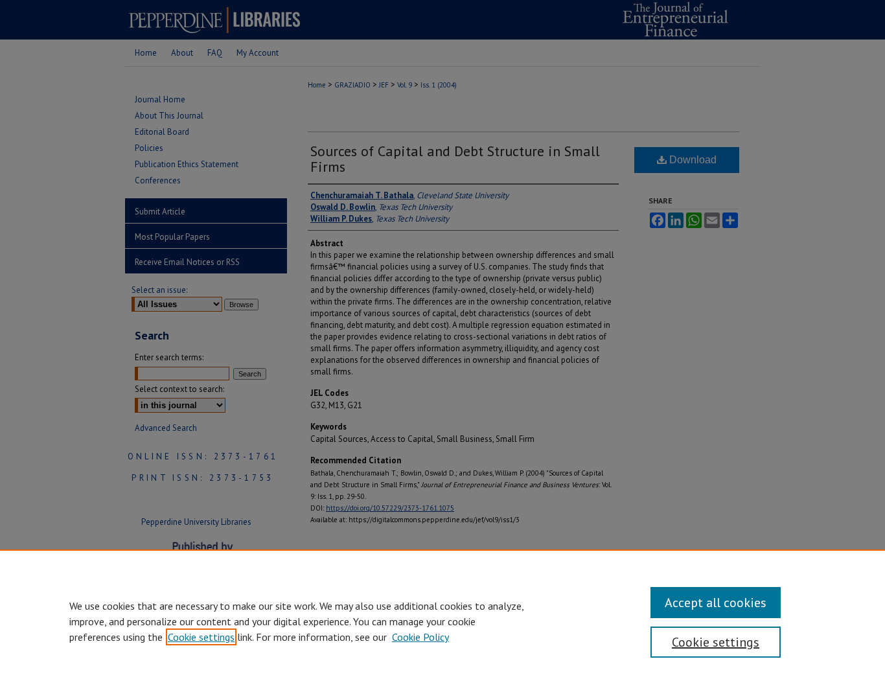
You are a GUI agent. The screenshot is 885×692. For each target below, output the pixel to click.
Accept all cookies (715, 602)
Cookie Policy (420, 636)
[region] (442, 620)
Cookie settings (201, 636)
